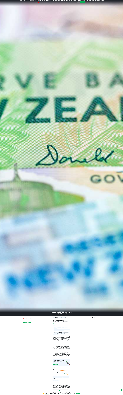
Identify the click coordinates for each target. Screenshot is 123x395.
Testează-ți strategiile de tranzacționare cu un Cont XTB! (59, 317)
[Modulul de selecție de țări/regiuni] (75, 2)
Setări (74, 393)
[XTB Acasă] (39, 2)
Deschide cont (55, 364)
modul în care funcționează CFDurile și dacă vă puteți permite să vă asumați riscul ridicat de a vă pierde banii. (91, 0)
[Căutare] (74, 2)
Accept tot (78, 393)
